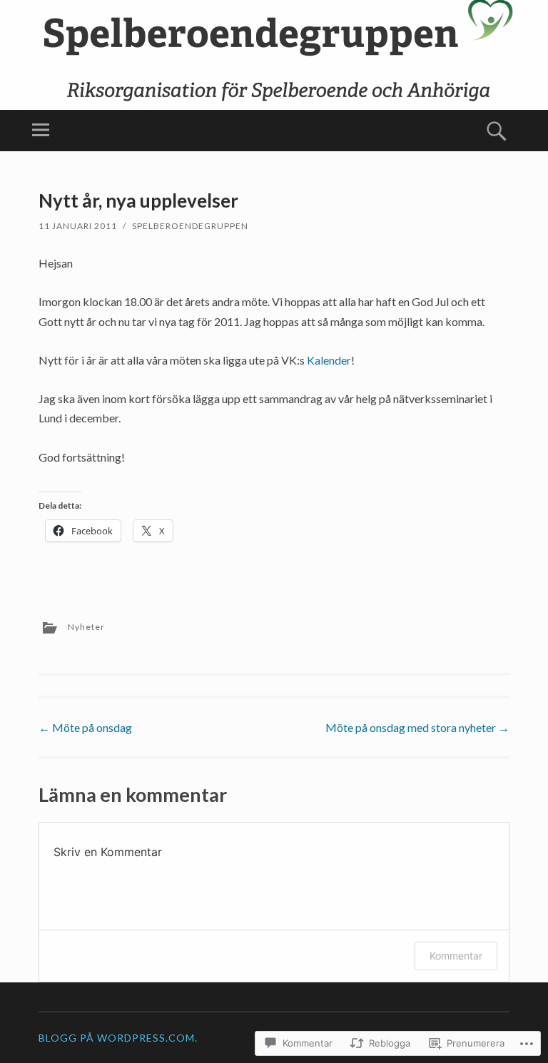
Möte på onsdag (85, 727)
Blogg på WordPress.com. (118, 1038)
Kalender (329, 360)
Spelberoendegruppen (190, 225)
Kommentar (456, 956)
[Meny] (40, 130)
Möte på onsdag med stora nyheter (417, 727)
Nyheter (86, 626)
